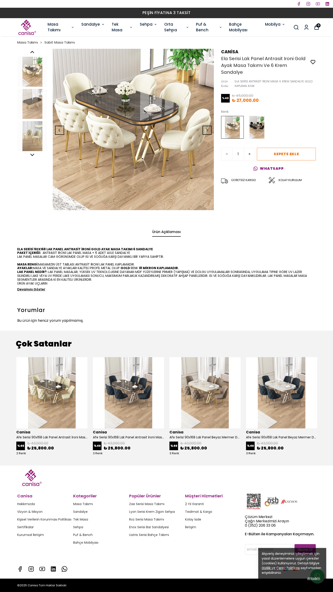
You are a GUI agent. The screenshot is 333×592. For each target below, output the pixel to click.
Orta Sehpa (170, 27)
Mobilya (272, 24)
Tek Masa (117, 27)
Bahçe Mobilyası (238, 27)
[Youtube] (42, 569)
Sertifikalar (25, 527)
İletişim (190, 527)
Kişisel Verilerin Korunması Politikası (44, 519)
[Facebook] (20, 569)
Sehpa (146, 24)
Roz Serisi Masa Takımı (146, 519)
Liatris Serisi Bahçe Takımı (149, 535)
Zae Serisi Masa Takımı (146, 504)
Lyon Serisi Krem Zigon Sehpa (152, 511)
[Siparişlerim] (306, 27)
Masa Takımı (54, 27)
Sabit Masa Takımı (59, 42)
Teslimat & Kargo (198, 511)
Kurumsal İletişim (30, 535)
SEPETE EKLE (286, 154)
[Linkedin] (53, 569)
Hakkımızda (26, 504)
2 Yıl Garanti (194, 504)
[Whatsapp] (64, 569)
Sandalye (90, 24)
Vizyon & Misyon (30, 511)
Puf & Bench (202, 27)
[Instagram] (31, 569)
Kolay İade (193, 519)
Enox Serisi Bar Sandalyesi (149, 527)
